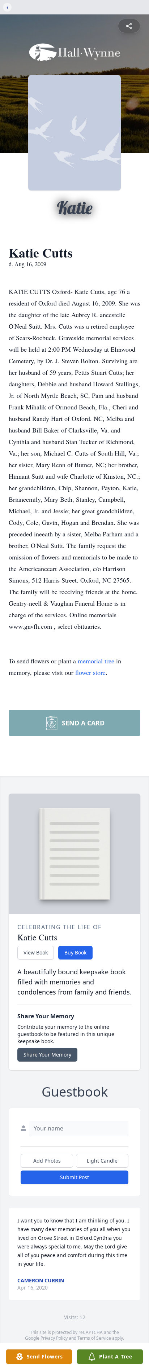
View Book (36, 952)
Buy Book (75, 952)
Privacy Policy (54, 1338)
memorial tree (96, 661)
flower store (90, 672)
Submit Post (74, 1177)
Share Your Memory (47, 1054)
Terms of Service (94, 1338)
